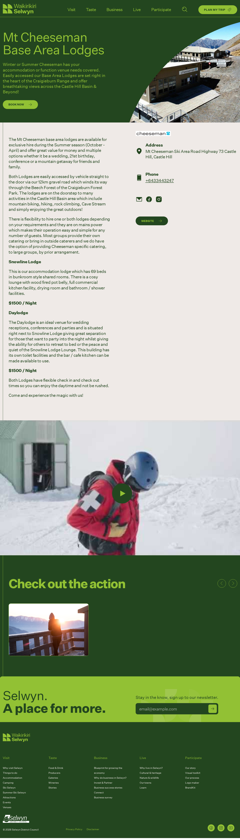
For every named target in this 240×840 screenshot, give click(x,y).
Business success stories (108, 787)
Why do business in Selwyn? (110, 777)
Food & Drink (55, 768)
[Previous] (222, 583)
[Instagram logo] (221, 828)
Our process (192, 777)
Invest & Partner (103, 782)
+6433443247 (159, 180)
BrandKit (190, 787)
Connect (99, 792)
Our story (190, 768)
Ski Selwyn (9, 787)
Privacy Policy (74, 829)
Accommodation (12, 777)
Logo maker (192, 782)
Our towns (145, 782)
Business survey (103, 797)
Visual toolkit (192, 772)
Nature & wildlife (149, 777)
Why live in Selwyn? (151, 768)
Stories (52, 787)
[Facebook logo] (211, 828)
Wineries (53, 782)
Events (7, 802)
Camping (8, 782)
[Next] (233, 583)
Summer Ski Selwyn (14, 792)
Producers (54, 772)
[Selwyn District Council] (16, 826)
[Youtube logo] (231, 828)
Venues (7, 807)
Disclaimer (93, 829)
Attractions (9, 797)
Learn (143, 787)
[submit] (212, 709)
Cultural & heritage (150, 772)
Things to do (10, 772)
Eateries (53, 777)
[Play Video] (122, 493)
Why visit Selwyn (12, 768)
